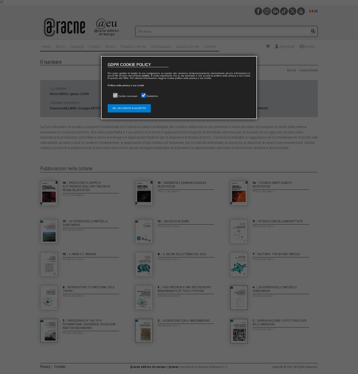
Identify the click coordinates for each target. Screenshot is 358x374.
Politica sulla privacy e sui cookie (126, 85)
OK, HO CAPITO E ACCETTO (129, 108)
